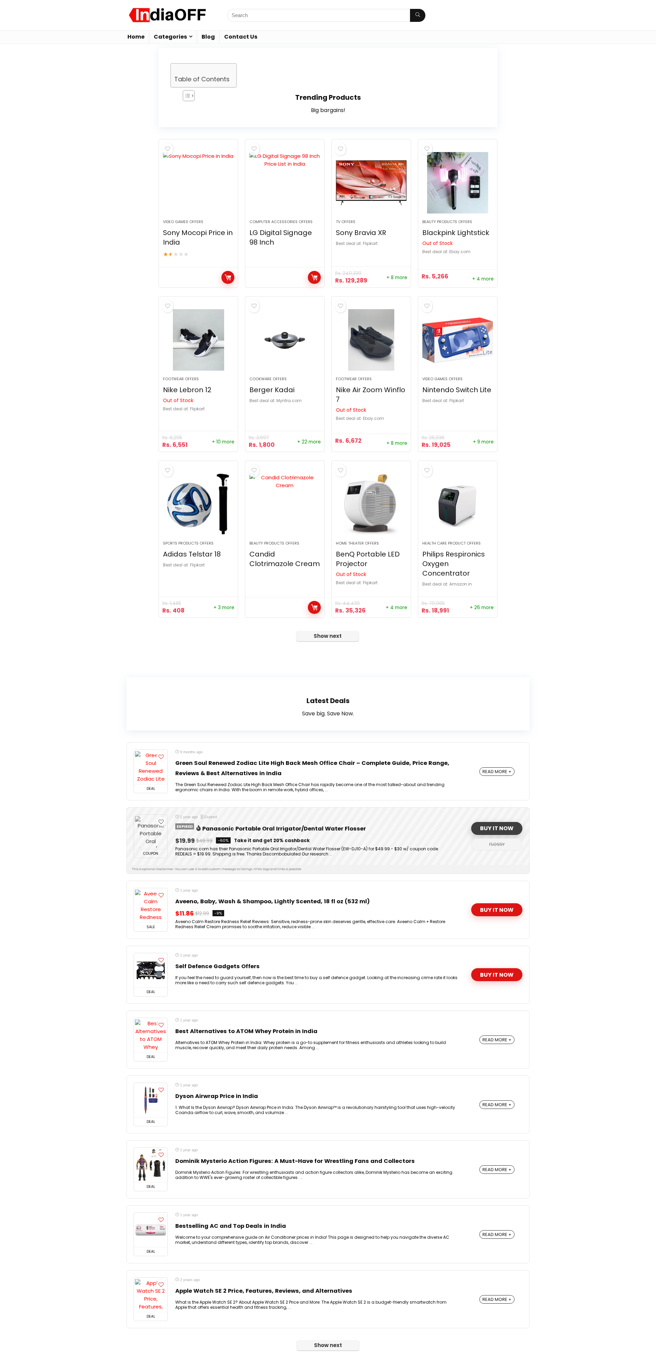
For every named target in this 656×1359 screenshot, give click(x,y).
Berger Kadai (272, 390)
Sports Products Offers (188, 543)
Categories (170, 37)
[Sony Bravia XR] (371, 183)
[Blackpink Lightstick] (457, 183)
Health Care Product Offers (451, 543)
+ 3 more (224, 607)
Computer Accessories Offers (281, 221)
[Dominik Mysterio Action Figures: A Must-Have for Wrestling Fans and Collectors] (150, 1165)
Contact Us (240, 37)
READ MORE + (496, 771)
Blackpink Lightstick (455, 232)
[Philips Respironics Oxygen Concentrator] (457, 504)
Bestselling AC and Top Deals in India (230, 1226)
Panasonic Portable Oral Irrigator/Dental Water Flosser (284, 829)
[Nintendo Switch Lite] (457, 340)
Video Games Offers (183, 221)
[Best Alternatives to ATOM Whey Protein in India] (150, 1035)
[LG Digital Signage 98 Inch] (284, 183)
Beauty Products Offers (447, 221)
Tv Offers (345, 221)
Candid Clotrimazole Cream (284, 558)
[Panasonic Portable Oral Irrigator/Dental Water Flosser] (150, 832)
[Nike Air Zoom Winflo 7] (371, 340)
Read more (227, 277)
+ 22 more (309, 442)
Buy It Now (497, 828)
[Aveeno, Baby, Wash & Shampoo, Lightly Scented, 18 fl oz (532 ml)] (150, 905)
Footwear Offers (181, 379)
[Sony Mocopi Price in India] (198, 183)
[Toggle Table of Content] (210, 95)
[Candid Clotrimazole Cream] (284, 504)
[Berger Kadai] (284, 340)
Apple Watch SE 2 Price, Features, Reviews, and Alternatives (263, 1291)
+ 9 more (483, 442)
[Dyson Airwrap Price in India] (150, 1100)
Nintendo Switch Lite (456, 390)
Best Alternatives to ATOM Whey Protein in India (246, 1031)
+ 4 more (483, 279)
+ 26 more (482, 607)
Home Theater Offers (357, 543)
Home (136, 37)
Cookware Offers (268, 379)
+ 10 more (223, 442)
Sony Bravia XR (361, 232)
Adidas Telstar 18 (192, 554)
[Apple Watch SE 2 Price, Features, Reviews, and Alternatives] (150, 1295)
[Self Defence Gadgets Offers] (150, 970)
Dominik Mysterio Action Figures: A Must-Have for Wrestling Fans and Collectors (295, 1161)
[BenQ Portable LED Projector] (371, 504)
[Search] (417, 15)
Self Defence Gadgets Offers (217, 966)
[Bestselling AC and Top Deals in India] (150, 1230)
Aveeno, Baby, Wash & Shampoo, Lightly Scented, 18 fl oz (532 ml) (272, 901)
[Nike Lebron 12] (198, 340)
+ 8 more (396, 277)
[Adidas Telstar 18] (198, 504)
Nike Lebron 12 (187, 390)
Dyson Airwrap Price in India (216, 1096)
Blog (208, 37)
